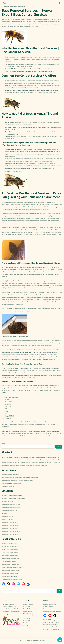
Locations (4, 513)
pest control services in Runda (10, 534)
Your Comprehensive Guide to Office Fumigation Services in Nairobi (20, 477)
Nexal (6, 413)
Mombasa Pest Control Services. (10, 558)
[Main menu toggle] (59, 3)
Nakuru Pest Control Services (10, 552)
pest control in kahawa (8, 516)
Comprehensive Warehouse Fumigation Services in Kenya (17, 480)
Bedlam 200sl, (9, 401)
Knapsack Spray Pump (15, 385)
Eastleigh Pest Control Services (10, 573)
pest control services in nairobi (10, 525)
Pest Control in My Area (8, 486)
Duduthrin (8, 404)
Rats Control (26, 606)
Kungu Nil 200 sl (9, 416)
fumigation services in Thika (9, 510)
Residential (53, 622)
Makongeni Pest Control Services (11, 570)
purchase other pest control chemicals (21, 431)
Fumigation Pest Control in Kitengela (12, 495)
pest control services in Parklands (11, 531)
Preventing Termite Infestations (10, 474)
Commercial (46, 624)
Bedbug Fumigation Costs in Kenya (11, 483)
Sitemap (25, 625)
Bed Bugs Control (27, 613)
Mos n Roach (8, 406)
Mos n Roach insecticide (11, 397)
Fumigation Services (7, 501)
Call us (3, 377)
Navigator (7, 399)
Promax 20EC (8, 418)
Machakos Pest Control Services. (10, 564)
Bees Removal (27, 618)
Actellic (7, 409)
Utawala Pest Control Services (10, 576)
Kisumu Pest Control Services (10, 549)
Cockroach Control (28, 604)
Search (4, 443)
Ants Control (26, 623)
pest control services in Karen (10, 522)
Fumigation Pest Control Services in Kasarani (14, 498)
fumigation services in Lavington (11, 507)
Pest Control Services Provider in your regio (20, 433)
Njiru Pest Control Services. (9, 561)
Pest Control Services (7, 519)
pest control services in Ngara (10, 528)
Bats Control (26, 620)
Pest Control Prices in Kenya (9, 543)
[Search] (59, 591)
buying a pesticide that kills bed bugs (28, 424)
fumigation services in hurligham (11, 504)
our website (23, 345)
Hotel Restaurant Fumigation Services (12, 579)
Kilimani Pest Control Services (10, 546)
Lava (6, 411)
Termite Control (27, 611)
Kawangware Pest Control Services (11, 567)
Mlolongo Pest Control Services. (10, 555)
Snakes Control (27, 609)
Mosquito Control (27, 616)
